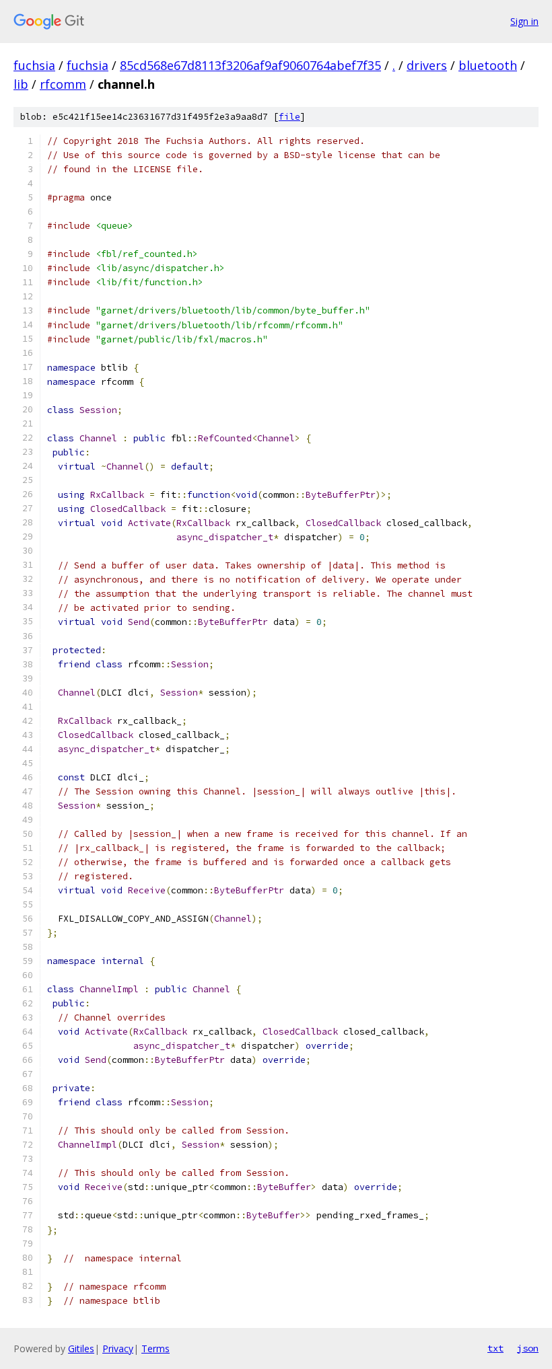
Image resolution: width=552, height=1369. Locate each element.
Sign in (524, 21)
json (528, 1348)
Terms (155, 1348)
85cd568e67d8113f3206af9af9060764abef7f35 (250, 65)
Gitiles (81, 1348)
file (289, 116)
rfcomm (63, 84)
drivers (427, 65)
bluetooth (487, 65)
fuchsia (34, 65)
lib (20, 84)
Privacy (117, 1348)
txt (495, 1348)
